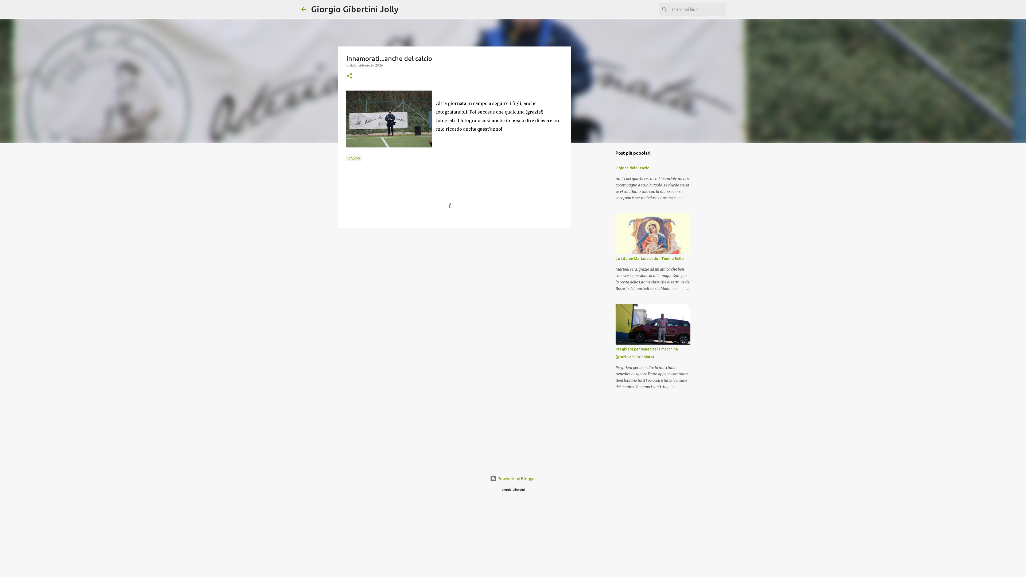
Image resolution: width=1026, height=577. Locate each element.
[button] (349, 76)
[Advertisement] (454, 273)
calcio (354, 158)
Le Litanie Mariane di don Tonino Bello (650, 258)
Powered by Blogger (516, 478)
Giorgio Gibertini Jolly (355, 9)
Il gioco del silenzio (633, 168)
